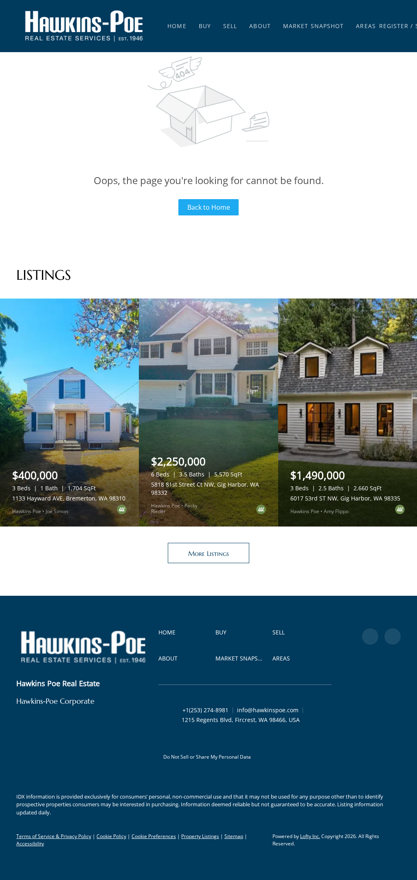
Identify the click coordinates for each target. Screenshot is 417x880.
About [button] (260, 26)
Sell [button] (230, 26)
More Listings (208, 553)
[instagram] (392, 636)
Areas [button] (366, 26)
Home (176, 26)
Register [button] (394, 26)
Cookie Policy (111, 836)
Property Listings (200, 836)
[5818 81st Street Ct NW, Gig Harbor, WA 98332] (208, 412)
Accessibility (30, 843)
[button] (84, 26)
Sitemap (233, 836)
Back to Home (208, 207)
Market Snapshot (313, 26)
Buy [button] (205, 26)
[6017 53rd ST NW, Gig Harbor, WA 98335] (347, 412)
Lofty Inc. (310, 836)
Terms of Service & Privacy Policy (53, 836)
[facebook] (370, 636)
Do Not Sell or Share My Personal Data (207, 756)
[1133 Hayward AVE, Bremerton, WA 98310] (69, 412)
